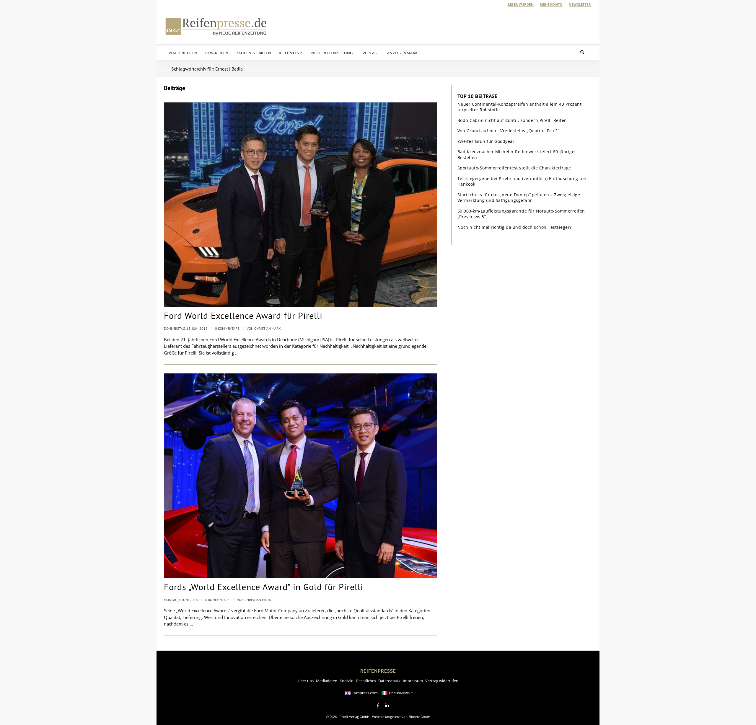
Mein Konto (551, 4)
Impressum (413, 680)
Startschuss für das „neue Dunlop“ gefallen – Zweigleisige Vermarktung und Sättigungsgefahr (518, 197)
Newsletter (580, 4)
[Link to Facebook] (378, 705)
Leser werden (521, 4)
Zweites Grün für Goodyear (486, 141)
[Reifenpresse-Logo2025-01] (216, 26)
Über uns (306, 680)
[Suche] (586, 52)
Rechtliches (366, 680)
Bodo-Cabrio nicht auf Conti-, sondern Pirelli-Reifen (512, 120)
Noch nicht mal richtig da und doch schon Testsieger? (514, 227)
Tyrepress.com (365, 692)
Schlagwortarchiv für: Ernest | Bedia (207, 69)
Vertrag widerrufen (441, 680)
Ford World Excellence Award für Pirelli (243, 315)
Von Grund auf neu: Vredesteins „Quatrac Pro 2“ (508, 130)
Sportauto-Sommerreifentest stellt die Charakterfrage (514, 168)
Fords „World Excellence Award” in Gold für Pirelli (263, 586)
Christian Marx (267, 328)
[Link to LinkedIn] (386, 705)
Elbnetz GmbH (419, 716)
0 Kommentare (227, 328)
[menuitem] (521, 4)
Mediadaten (326, 680)
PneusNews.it (401, 692)
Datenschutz (389, 680)
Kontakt (347, 680)
